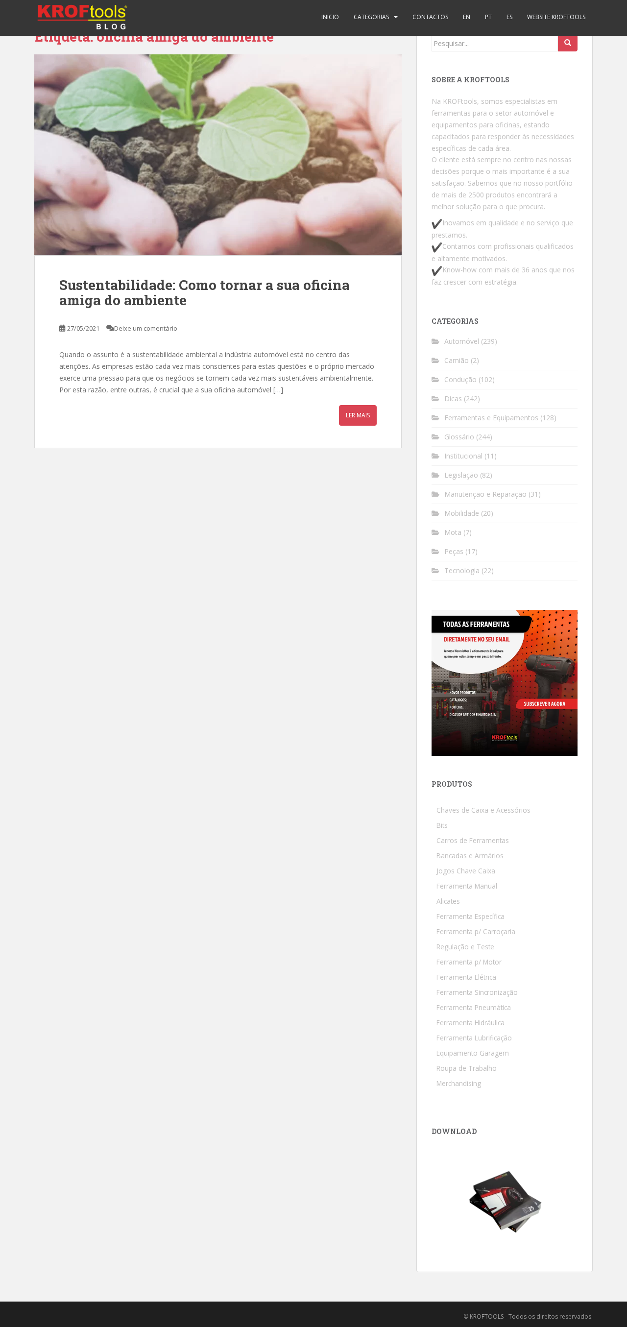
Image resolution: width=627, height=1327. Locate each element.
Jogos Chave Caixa (465, 870)
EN (466, 17)
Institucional (463, 455)
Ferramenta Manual (466, 886)
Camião (456, 360)
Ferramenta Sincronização (477, 992)
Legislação (461, 475)
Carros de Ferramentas (472, 840)
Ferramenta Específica (470, 916)
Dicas (453, 398)
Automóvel (461, 341)
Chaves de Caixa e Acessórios (483, 810)
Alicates (448, 901)
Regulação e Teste (465, 946)
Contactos (430, 17)
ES (509, 17)
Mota (452, 532)
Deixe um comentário (145, 328)
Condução (460, 379)
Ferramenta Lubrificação (474, 1037)
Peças (453, 551)
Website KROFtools (556, 17)
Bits (442, 825)
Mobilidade (461, 513)
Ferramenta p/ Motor (469, 961)
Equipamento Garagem (472, 1053)
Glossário (459, 436)
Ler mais (358, 415)
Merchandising (458, 1083)
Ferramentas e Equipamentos (491, 417)
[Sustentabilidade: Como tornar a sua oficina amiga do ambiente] (218, 154)
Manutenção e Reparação (485, 494)
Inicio (330, 17)
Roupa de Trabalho (466, 1068)
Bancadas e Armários (470, 855)
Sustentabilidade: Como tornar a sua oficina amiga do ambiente (204, 292)
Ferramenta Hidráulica (470, 1022)
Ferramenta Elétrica (466, 977)
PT (488, 17)
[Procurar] (568, 43)
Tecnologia (462, 570)
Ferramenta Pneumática (473, 1007)
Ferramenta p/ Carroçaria (475, 931)
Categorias (371, 17)
